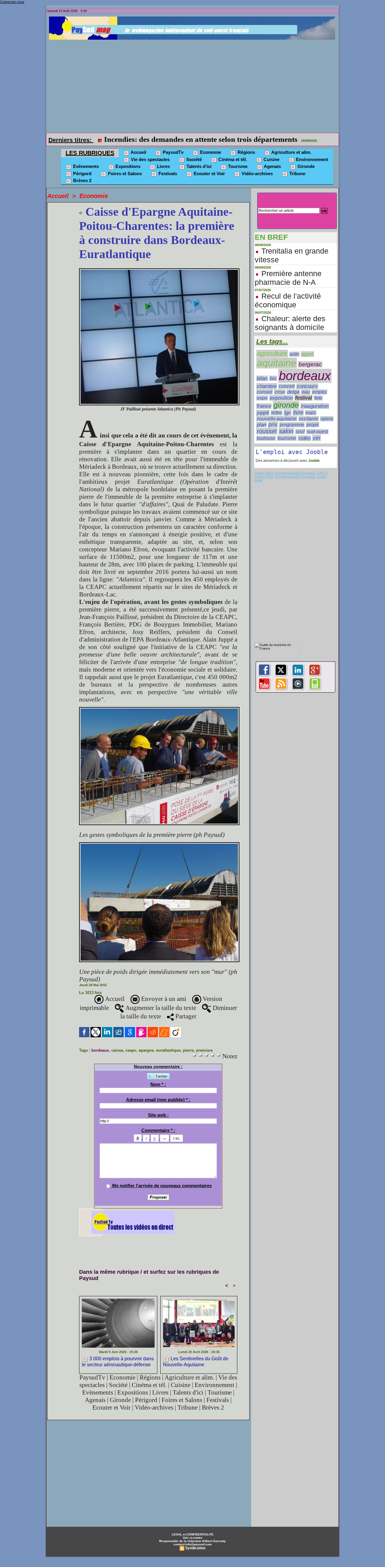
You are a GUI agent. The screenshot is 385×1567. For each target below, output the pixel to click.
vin (316, 438)
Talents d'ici (198, 166)
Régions (245, 152)
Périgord (81, 173)
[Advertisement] (194, 85)
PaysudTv (172, 152)
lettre (276, 412)
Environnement (311, 159)
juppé (263, 413)
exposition (281, 398)
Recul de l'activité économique (288, 300)
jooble (258, 480)
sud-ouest (317, 431)
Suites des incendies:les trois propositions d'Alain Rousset (197, 139)
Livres (163, 166)
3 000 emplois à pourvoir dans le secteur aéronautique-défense (118, 1361)
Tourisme (237, 166)
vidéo (304, 438)
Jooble (313, 461)
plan (261, 424)
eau (306, 392)
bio (273, 378)
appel (307, 354)
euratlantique (168, 1050)
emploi (319, 392)
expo (262, 398)
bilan (262, 378)
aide (294, 354)
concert (286, 386)
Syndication (195, 1548)
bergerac (310, 364)
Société (193, 159)
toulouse (266, 438)
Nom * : (158, 1084)
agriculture (272, 353)
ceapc (130, 1050)
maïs (311, 412)
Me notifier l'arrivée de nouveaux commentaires (162, 1185)
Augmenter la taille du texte (160, 1007)
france (264, 406)
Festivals (167, 173)
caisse (117, 1050)
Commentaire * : (158, 1130)
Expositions (127, 166)
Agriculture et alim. (290, 152)
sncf (300, 431)
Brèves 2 (81, 180)
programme (292, 424)
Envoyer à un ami (163, 998)
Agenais (272, 166)
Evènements (85, 166)
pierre (188, 1050)
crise (280, 392)
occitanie (308, 418)
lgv (287, 413)
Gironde (305, 166)
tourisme (287, 438)
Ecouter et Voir (208, 173)
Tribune (296, 173)
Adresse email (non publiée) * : (158, 1099)
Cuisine (270, 159)
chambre (266, 386)
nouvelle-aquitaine (277, 418)
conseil (264, 392)
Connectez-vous (12, 2)
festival (303, 398)
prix (273, 425)
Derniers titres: (71, 140)
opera (327, 418)
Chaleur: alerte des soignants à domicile (290, 322)
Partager (185, 1016)
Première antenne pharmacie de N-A (288, 277)
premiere (204, 1050)
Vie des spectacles (150, 159)
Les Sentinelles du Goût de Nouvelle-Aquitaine (195, 1361)
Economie (210, 152)
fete (318, 398)
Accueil (138, 152)
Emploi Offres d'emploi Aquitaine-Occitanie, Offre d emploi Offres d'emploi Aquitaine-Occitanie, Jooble (291, 474)
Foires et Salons (124, 173)
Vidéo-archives (256, 173)
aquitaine (276, 363)
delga (293, 392)
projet (312, 424)
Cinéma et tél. (232, 159)
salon (286, 431)
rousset (267, 431)
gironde (286, 405)
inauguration (314, 406)
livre (298, 413)
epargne (146, 1050)
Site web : (158, 1114)
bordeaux (100, 1050)
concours (307, 386)
